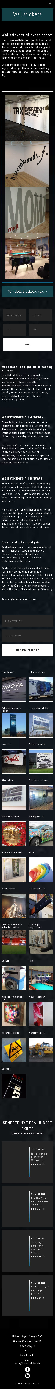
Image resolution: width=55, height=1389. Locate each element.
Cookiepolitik (32, 1384)
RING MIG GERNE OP (27, 650)
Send (27, 344)
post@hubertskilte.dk (27, 1363)
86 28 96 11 (27, 1355)
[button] (49, 4)
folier (32, 599)
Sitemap (19, 1384)
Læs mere (37, 1164)
